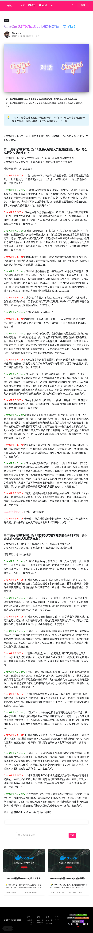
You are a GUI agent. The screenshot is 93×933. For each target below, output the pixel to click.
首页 (23, 5)
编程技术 (40, 920)
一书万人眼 (31, 923)
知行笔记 (7, 920)
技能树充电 (58, 920)
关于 (33, 5)
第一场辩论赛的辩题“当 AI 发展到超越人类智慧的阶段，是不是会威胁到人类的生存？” (43, 99)
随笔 (6, 20)
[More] (52, 5)
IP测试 (44, 5)
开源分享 (49, 920)
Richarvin (16, 33)
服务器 (29, 920)
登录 (83, 5)
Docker (57, 917)
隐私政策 (49, 924)
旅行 (29, 917)
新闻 (47, 917)
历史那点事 (40, 923)
